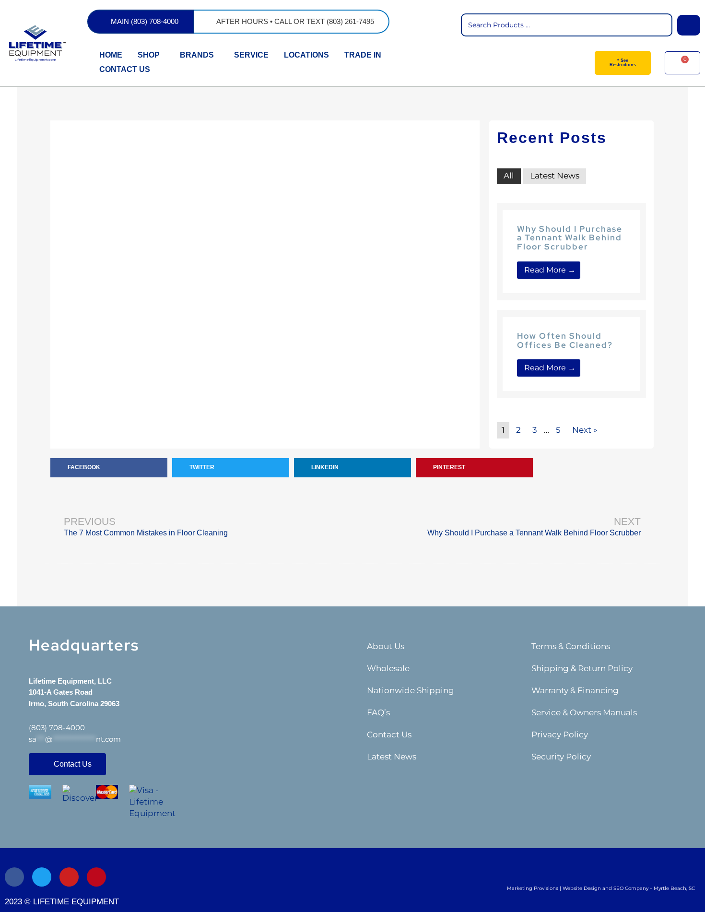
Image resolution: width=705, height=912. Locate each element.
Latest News (554, 175)
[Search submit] (688, 25)
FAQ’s (378, 712)
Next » (584, 430)
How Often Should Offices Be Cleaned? (565, 340)
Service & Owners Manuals (584, 712)
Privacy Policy (559, 734)
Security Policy (561, 756)
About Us (385, 646)
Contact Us (389, 734)
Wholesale (388, 668)
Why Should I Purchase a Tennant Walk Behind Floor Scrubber (570, 238)
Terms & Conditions (570, 646)
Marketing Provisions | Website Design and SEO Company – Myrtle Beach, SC (601, 888)
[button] (108, 467)
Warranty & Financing (575, 690)
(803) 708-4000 (57, 727)
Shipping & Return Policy (582, 668)
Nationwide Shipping (410, 690)
